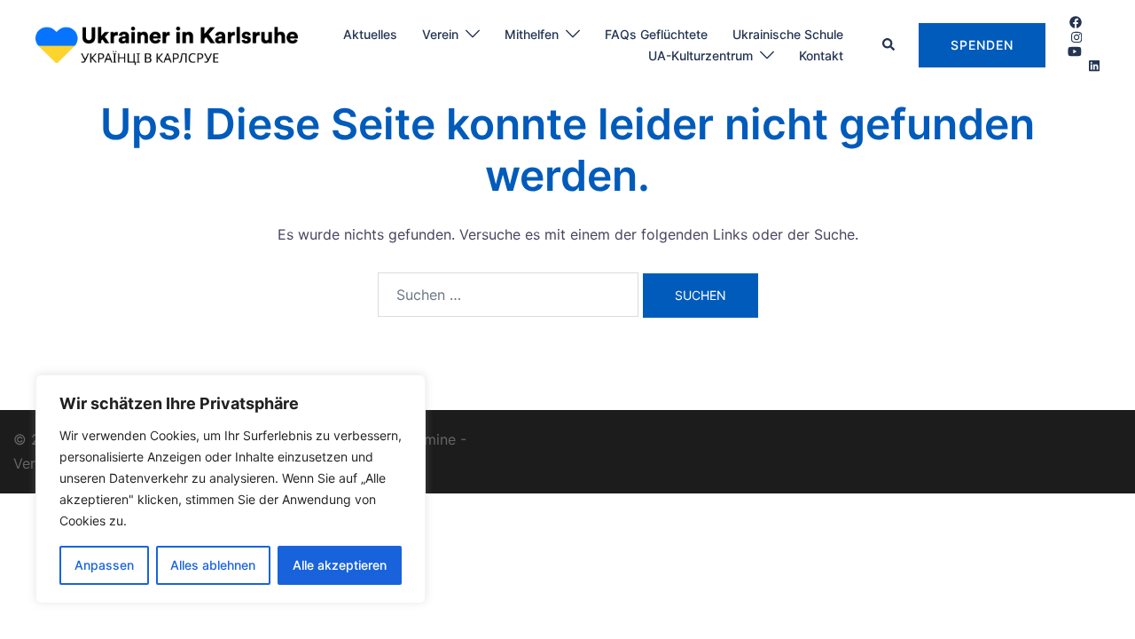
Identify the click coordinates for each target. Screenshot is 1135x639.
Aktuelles (370, 34)
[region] (230, 489)
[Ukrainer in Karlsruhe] (166, 43)
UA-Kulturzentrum (700, 55)
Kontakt (821, 55)
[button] (889, 45)
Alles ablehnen (212, 564)
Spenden (982, 44)
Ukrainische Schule (787, 34)
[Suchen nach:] (508, 294)
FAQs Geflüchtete (656, 34)
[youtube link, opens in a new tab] (1075, 51)
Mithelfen (532, 34)
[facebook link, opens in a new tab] (1075, 21)
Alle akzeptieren (340, 564)
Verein (440, 34)
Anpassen (104, 564)
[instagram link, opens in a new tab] (1075, 35)
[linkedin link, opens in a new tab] (1092, 65)
